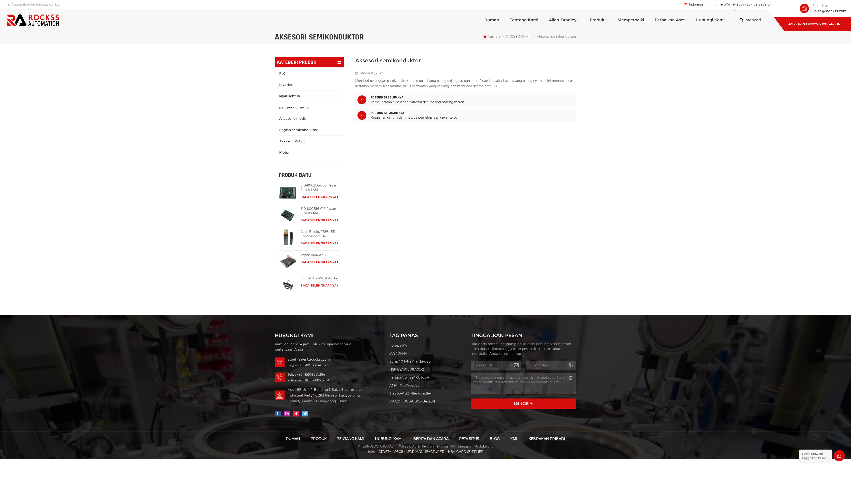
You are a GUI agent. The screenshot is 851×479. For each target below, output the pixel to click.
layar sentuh (289, 96)
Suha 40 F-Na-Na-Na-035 (410, 361)
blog (495, 439)
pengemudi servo (294, 107)
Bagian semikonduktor (298, 130)
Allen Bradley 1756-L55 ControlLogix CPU (318, 234)
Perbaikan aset (670, 20)
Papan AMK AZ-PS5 (315, 255)
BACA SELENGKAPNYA (318, 197)
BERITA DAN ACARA (431, 439)
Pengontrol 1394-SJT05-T (409, 377)
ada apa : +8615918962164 (309, 380)
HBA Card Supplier (466, 452)
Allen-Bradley (562, 20)
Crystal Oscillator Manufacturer (411, 452)
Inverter (286, 84)
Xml (514, 439)
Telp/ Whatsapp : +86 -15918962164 (745, 4)
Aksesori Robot (292, 141)
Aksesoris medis (292, 118)
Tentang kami (524, 20)
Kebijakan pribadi (547, 439)
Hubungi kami (710, 20)
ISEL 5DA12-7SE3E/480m (319, 278)
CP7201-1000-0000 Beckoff (412, 401)
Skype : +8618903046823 (308, 365)
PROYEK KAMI (517, 36)
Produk (597, 20)
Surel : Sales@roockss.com (309, 359)
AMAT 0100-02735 (404, 385)
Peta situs (469, 439)
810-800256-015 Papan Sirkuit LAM (318, 211)
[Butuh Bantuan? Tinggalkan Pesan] (839, 455)
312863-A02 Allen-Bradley (410, 393)
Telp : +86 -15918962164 (306, 374)
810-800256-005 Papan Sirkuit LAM (319, 187)
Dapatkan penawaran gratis (814, 24)
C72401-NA (398, 353)
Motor (284, 152)
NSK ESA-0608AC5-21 (407, 369)
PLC (282, 73)
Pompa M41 (398, 345)
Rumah (491, 20)
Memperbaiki (630, 20)
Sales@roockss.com (829, 11)
